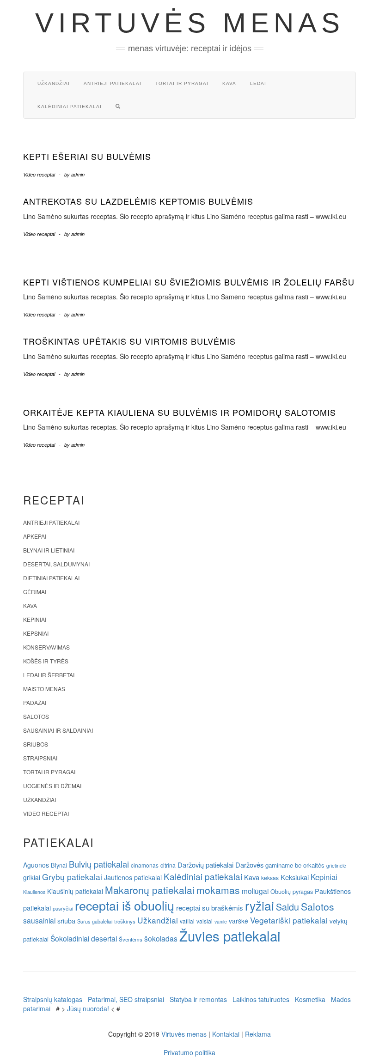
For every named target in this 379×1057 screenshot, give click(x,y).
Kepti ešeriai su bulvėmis (87, 156)
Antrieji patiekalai (112, 83)
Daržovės (249, 864)
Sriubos (35, 744)
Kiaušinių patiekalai (75, 891)
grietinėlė (336, 865)
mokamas (218, 890)
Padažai (34, 702)
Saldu (287, 906)
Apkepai (34, 536)
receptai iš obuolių (124, 905)
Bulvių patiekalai (99, 864)
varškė (238, 920)
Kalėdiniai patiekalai (69, 106)
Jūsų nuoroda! (88, 1008)
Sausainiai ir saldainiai (58, 730)
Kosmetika (310, 999)
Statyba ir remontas (198, 999)
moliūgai (255, 891)
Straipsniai (40, 758)
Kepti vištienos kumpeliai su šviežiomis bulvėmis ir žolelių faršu (189, 282)
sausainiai (39, 920)
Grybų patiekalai (72, 876)
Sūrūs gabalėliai (94, 921)
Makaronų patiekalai (150, 890)
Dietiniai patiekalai (51, 578)
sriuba (66, 920)
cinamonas (145, 865)
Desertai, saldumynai (56, 564)
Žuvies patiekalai (230, 935)
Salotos (36, 716)
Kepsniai (36, 633)
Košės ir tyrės (45, 661)
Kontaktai (225, 1034)
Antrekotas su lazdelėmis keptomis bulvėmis (138, 201)
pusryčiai (63, 908)
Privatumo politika (189, 1052)
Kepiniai (34, 619)
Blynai (59, 865)
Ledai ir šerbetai (48, 675)
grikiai (31, 877)
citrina (168, 865)
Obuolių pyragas (291, 891)
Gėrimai (34, 591)
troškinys (124, 921)
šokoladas (160, 938)
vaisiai (204, 921)
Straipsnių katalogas (52, 999)
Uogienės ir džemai (52, 786)
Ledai (258, 83)
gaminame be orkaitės (294, 865)
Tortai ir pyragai (181, 83)
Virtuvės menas (189, 22)
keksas (270, 877)
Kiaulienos (34, 891)
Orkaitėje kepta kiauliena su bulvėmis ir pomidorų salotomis (179, 412)
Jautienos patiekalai (133, 877)
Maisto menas (44, 689)
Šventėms (130, 939)
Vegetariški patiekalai (289, 920)
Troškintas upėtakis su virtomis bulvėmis (129, 341)
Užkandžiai (53, 83)
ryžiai (259, 905)
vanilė (220, 921)
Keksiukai (295, 877)
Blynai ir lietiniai (48, 550)
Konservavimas (46, 647)
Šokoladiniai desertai (83, 938)
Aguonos (36, 864)
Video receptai (39, 174)
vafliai (187, 921)
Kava (229, 83)
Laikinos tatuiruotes (260, 999)
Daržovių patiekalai (205, 864)
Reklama (258, 1034)
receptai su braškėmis (209, 907)
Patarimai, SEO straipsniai (126, 999)
